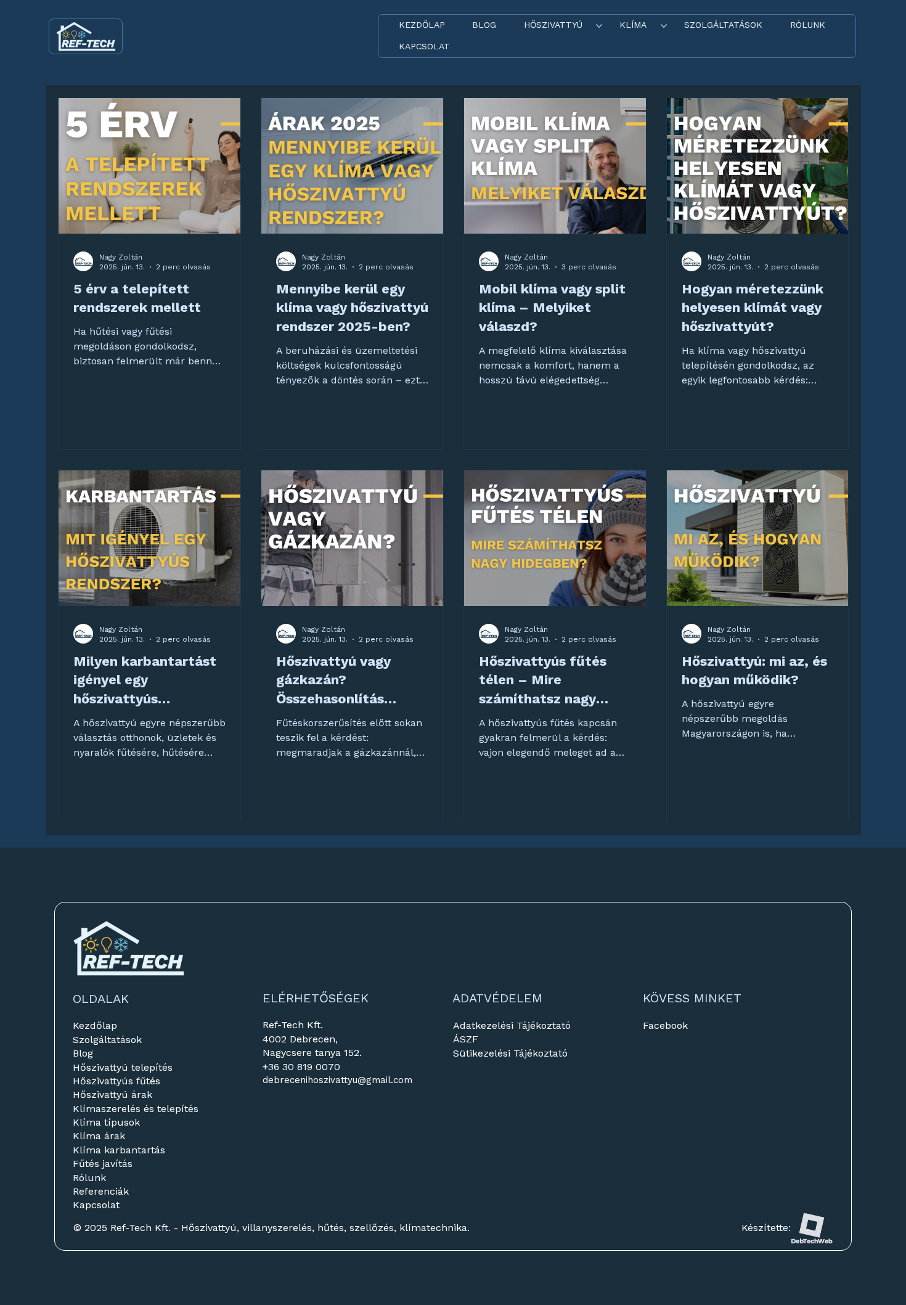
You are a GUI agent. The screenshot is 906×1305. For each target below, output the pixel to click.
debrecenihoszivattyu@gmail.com (337, 1080)
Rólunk (89, 1178)
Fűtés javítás (103, 1163)
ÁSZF (465, 1039)
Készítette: (766, 1227)
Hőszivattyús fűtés (116, 1081)
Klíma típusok (106, 1122)
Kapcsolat (96, 1205)
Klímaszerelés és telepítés (135, 1109)
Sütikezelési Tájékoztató (510, 1053)
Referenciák (102, 1191)
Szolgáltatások (107, 1039)
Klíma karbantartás (119, 1150)
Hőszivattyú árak (112, 1094)
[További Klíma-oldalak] (664, 26)
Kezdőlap (95, 1025)
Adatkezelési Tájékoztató (512, 1025)
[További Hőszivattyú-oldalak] (599, 26)
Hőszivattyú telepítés (123, 1067)
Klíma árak (99, 1136)
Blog (83, 1053)
